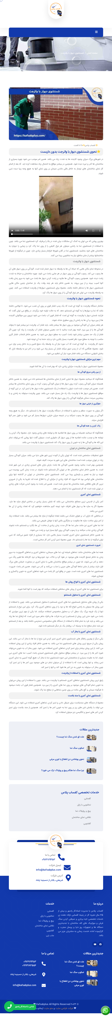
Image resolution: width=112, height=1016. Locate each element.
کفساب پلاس (90, 145)
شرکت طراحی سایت (64, 1008)
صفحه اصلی (92, 53)
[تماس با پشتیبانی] (9, 1006)
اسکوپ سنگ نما (77, 748)
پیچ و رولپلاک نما (83, 811)
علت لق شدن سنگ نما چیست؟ (70, 737)
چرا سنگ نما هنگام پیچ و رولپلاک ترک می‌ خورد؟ (62, 770)
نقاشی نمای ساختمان (81, 817)
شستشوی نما (29, 241)
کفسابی (87, 798)
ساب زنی (50, 935)
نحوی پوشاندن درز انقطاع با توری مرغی (66, 759)
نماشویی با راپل (84, 805)
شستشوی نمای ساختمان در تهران (85, 448)
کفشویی (87, 823)
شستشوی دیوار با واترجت (86, 261)
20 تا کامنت (78, 145)
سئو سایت (48, 1008)
